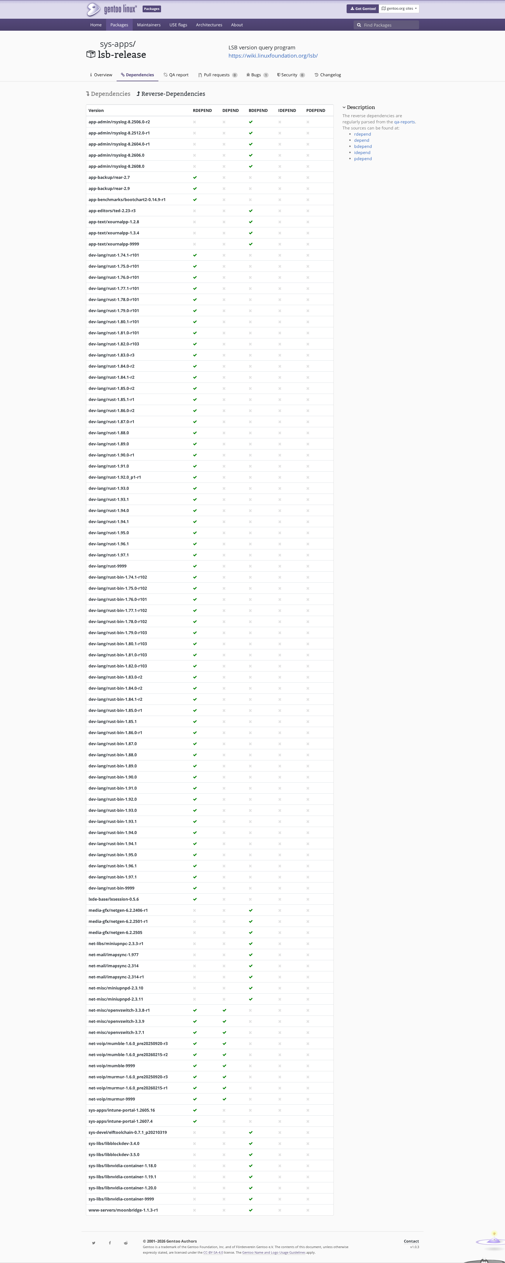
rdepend (362, 134)
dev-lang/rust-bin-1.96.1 (113, 865)
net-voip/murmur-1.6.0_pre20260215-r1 (128, 1088)
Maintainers (149, 24)
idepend (362, 152)
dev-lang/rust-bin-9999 (111, 888)
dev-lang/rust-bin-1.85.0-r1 (115, 710)
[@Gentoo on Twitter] (94, 1243)
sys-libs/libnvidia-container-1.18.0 (122, 1165)
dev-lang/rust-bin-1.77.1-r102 (118, 610)
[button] (363, 8)
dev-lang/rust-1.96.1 (109, 543)
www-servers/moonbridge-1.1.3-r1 (123, 1210)
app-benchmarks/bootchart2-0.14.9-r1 (127, 199)
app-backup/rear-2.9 (109, 188)
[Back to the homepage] (111, 9)
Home (96, 24)
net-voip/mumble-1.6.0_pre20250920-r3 (128, 1043)
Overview (102, 74)
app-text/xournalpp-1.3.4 (114, 233)
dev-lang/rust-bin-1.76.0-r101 (118, 599)
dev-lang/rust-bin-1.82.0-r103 (118, 666)
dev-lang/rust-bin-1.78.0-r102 (118, 621)
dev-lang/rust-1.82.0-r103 (114, 344)
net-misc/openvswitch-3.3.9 (116, 1021)
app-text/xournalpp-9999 (114, 244)
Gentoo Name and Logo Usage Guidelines (273, 1252)
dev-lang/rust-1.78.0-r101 (114, 299)
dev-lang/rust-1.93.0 (109, 488)
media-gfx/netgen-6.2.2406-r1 (118, 910)
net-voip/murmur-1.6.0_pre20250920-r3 (128, 1076)
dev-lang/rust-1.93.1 (109, 499)
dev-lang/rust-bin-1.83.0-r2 (115, 677)
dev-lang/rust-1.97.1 (109, 555)
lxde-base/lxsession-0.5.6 (114, 899)
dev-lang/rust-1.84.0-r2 (111, 366)
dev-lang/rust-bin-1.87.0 (113, 743)
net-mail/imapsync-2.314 (114, 965)
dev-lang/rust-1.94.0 (109, 510)
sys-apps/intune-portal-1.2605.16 (122, 1110)
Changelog (330, 74)
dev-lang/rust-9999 (108, 566)
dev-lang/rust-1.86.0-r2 (111, 410)
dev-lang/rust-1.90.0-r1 (111, 455)
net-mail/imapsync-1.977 (114, 954)
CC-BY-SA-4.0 (213, 1252)
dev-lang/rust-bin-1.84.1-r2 (115, 699)
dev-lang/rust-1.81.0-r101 (114, 332)
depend (361, 140)
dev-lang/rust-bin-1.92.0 (113, 799)
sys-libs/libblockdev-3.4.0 (114, 1143)
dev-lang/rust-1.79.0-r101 (114, 310)
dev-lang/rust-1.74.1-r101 (114, 255)
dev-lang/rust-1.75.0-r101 (114, 266)
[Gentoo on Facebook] (109, 1243)
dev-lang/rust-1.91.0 (109, 466)
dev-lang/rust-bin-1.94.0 (113, 832)
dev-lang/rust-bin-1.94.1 (113, 843)
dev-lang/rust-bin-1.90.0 (113, 777)
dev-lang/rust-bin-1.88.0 (113, 754)
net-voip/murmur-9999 (112, 1099)
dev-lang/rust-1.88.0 (109, 432)
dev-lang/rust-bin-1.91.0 (113, 788)
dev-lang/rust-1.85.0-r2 (111, 388)
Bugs (258, 74)
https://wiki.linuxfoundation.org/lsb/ (273, 55)
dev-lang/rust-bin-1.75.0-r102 (118, 588)
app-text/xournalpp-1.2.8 (114, 221)
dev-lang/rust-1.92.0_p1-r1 (115, 477)
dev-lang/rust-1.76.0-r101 (114, 277)
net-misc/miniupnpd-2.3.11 (116, 999)
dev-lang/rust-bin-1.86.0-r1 (115, 732)
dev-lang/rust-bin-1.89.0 (113, 766)
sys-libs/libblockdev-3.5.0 (114, 1154)
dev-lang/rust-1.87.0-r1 (111, 421)
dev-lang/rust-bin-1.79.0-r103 (118, 632)
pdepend (363, 158)
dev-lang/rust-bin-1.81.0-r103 (118, 655)
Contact (411, 1241)
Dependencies (139, 74)
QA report (178, 74)
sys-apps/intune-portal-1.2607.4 (121, 1121)
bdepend (363, 146)
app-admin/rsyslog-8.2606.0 (116, 155)
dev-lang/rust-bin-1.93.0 (113, 810)
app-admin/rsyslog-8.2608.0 (116, 166)
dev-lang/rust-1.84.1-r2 (111, 377)
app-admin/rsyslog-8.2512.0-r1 (119, 133)
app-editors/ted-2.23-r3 (112, 210)
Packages (119, 24)
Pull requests (219, 74)
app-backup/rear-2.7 (109, 177)
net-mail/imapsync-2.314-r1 (116, 977)
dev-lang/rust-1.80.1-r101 (114, 321)
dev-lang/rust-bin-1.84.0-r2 (115, 688)
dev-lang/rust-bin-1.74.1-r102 (118, 577)
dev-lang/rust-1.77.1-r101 (114, 288)
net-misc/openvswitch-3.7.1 (116, 1032)
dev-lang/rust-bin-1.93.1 (113, 821)
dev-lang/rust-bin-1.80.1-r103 (118, 643)
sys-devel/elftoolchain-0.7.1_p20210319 (128, 1132)
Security (291, 74)
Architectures (209, 24)
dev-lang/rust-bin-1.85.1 (113, 721)
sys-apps (116, 43)
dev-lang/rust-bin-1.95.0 (113, 854)
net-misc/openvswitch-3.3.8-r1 (119, 1010)
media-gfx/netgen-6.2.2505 (115, 932)
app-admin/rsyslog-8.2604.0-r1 (119, 144)
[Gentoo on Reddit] (126, 1243)
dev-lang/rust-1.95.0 (109, 532)
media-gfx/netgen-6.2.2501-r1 (118, 921)
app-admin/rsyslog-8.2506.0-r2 (119, 121)
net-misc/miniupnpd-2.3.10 (116, 988)
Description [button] (361, 107)
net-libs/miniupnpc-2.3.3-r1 (116, 943)
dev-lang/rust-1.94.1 (109, 521)
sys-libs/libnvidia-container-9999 (121, 1199)
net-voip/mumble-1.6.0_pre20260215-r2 (128, 1054)
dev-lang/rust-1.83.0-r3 (111, 355)
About (237, 24)
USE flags (178, 24)
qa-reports (404, 121)
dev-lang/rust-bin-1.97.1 (113, 877)
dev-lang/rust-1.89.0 (109, 444)
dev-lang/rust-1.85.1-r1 (111, 399)
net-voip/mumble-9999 (112, 1065)
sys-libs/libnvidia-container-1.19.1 (122, 1176)
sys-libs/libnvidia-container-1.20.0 (122, 1188)
